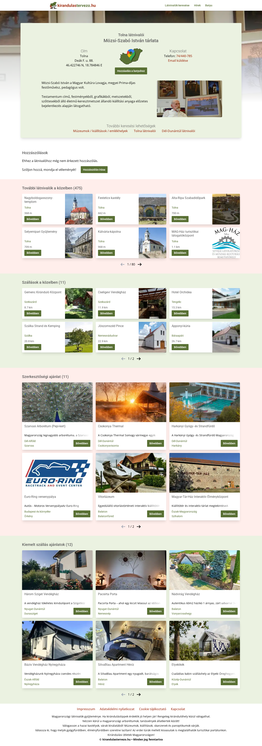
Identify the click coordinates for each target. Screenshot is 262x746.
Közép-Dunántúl (181, 679)
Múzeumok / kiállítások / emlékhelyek (100, 131)
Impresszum (86, 709)
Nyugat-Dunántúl (34, 608)
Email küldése (178, 60)
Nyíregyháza (31, 684)
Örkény (28, 516)
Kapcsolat (178, 709)
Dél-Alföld (30, 441)
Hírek (197, 5)
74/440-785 (184, 56)
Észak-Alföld (31, 679)
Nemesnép (104, 613)
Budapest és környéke (37, 511)
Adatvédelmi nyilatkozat (117, 709)
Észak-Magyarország (184, 511)
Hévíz (101, 684)
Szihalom (177, 516)
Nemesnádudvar (108, 335)
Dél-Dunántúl (105, 441)
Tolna (27, 207)
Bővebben (33, 219)
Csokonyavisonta (108, 445)
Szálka (28, 335)
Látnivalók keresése (177, 5)
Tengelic (176, 301)
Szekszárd (30, 301)
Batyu (208, 5)
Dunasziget (31, 613)
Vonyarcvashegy (182, 613)
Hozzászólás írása (94, 169)
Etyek (175, 684)
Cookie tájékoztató (152, 709)
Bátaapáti (178, 335)
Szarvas (29, 445)
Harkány (177, 445)
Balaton (102, 511)
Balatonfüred (106, 516)
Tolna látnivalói (145, 131)
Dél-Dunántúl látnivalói (178, 131)
